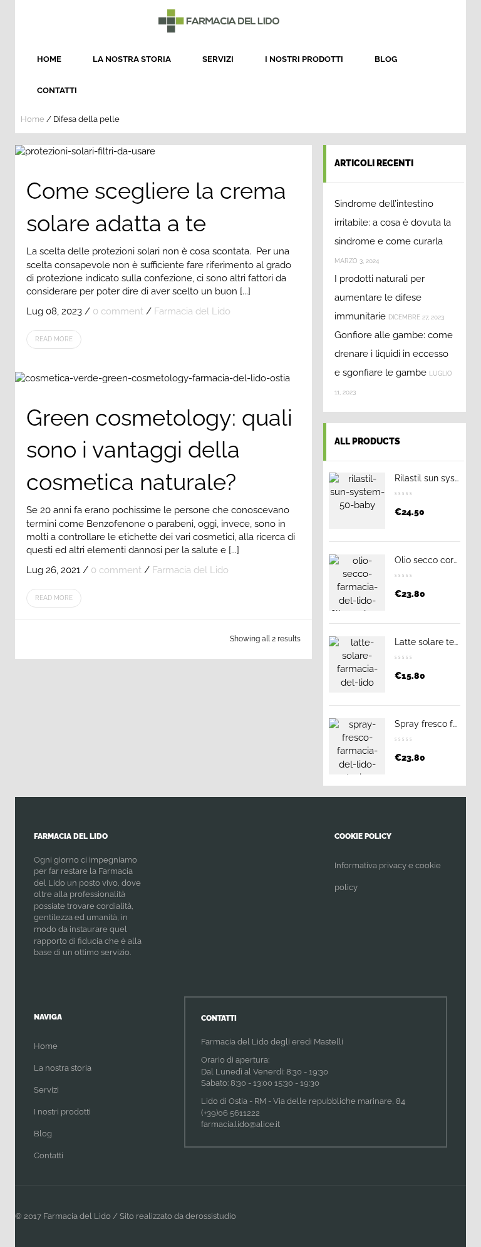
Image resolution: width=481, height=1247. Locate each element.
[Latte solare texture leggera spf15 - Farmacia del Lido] (357, 664)
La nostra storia (132, 59)
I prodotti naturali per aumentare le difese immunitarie (379, 297)
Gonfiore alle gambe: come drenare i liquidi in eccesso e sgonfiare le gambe (393, 353)
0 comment (118, 311)
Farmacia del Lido (192, 311)
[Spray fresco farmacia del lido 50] (357, 746)
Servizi (218, 59)
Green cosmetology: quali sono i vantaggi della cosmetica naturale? (159, 449)
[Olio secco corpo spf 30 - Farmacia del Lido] (357, 582)
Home (49, 59)
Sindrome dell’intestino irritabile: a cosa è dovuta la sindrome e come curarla (392, 222)
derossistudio (210, 1216)
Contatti (57, 90)
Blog (386, 59)
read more (54, 339)
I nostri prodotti (304, 59)
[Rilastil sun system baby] (357, 501)
